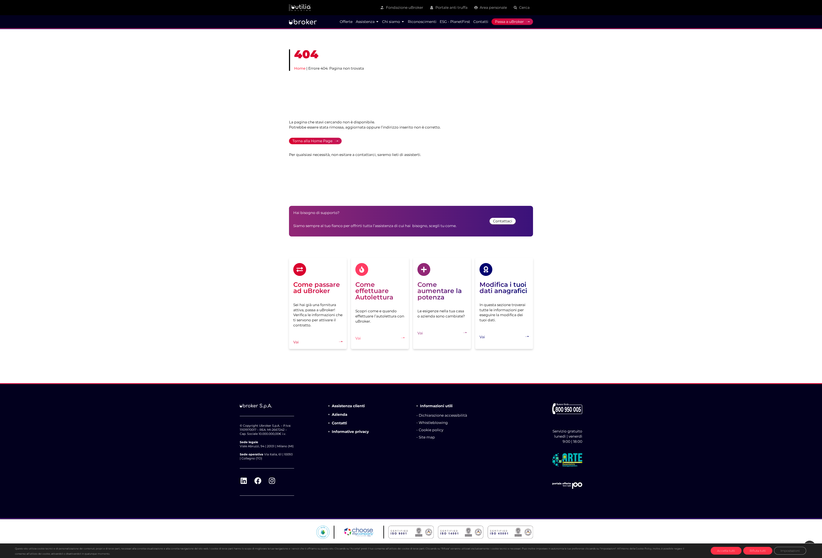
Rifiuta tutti (758, 551)
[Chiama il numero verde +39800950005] (567, 408)
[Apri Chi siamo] (402, 22)
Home (299, 68)
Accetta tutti (726, 551)
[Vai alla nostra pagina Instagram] (272, 481)
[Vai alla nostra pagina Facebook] (258, 481)
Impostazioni (790, 551)
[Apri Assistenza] (377, 22)
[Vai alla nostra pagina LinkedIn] (244, 481)
